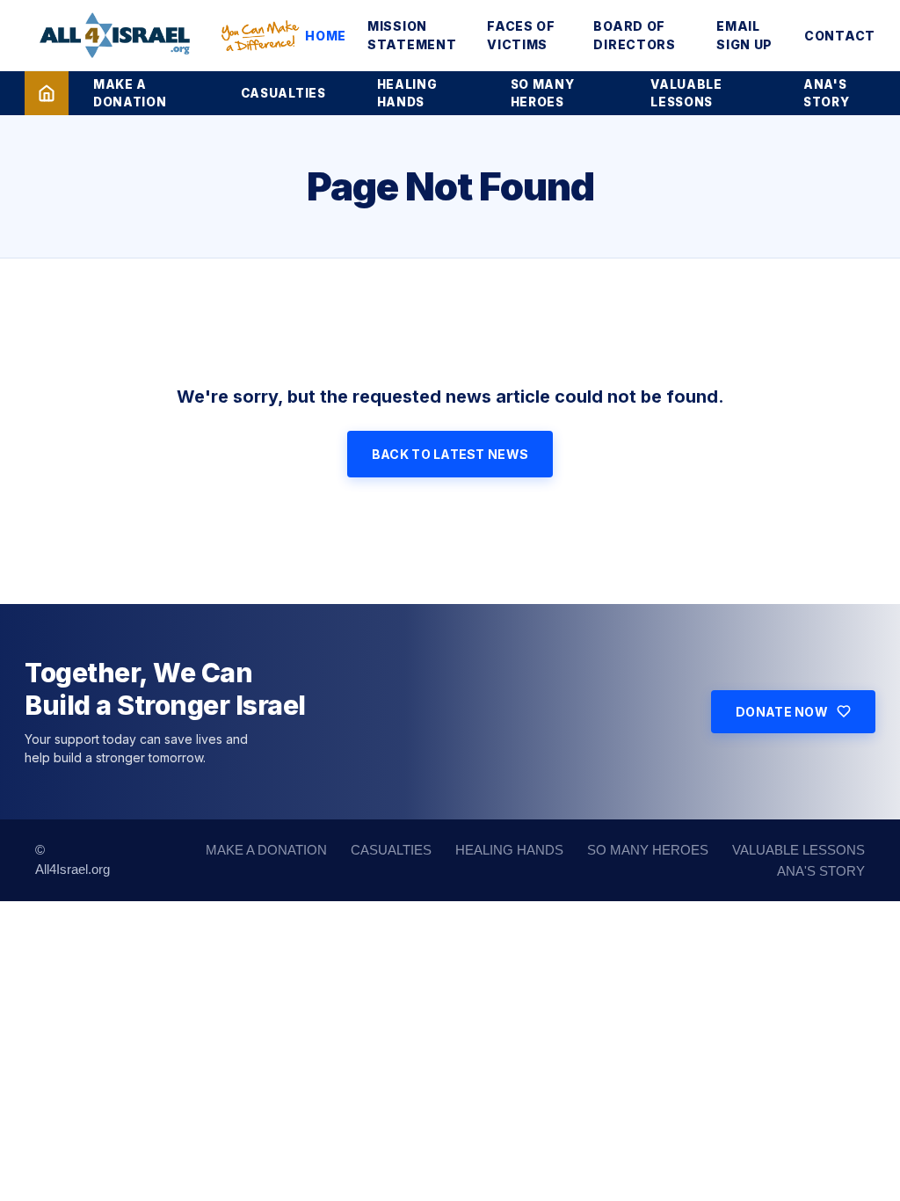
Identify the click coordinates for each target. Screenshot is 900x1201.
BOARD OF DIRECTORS (634, 35)
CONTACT (839, 35)
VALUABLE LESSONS (686, 93)
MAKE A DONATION (129, 93)
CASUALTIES (283, 93)
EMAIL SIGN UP (744, 35)
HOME (325, 35)
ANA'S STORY (826, 93)
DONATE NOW (782, 711)
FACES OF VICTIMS (521, 35)
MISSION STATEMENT (411, 35)
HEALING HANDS (407, 93)
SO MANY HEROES (543, 93)
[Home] (47, 93)
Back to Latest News (450, 454)
